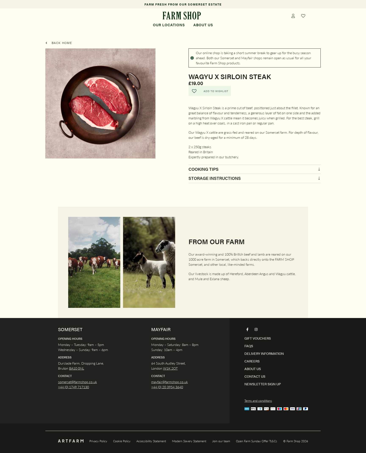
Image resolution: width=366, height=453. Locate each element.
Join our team (221, 441)
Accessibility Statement (151, 441)
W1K (167, 368)
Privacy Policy (98, 441)
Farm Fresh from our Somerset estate (183, 4)
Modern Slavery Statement (189, 441)
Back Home (61, 43)
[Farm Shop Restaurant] (181, 15)
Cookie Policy (121, 441)
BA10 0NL (76, 368)
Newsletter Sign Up (262, 383)
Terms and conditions (258, 400)
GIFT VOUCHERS (257, 338)
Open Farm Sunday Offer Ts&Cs (256, 441)
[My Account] (293, 15)
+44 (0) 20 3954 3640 (167, 386)
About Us (203, 24)
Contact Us (254, 376)
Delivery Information (264, 353)
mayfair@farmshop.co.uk (169, 381)
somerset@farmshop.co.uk (77, 381)
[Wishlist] (303, 15)
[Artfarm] (70, 441)
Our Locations (169, 24)
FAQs (248, 345)
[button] (210, 91)
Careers (252, 361)
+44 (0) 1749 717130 (73, 386)
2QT (174, 368)
